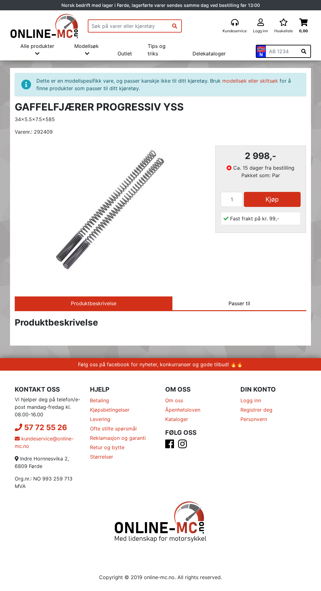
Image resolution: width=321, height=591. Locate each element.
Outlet (125, 53)
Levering (100, 419)
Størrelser (101, 457)
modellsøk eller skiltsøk (250, 81)
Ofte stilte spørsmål (113, 428)
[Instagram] (182, 446)
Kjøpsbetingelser (109, 410)
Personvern (253, 419)
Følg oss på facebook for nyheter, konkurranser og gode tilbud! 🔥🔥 (160, 364)
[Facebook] (169, 446)
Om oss (174, 400)
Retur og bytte (107, 447)
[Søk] (174, 26)
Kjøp (272, 199)
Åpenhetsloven (182, 410)
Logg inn (250, 400)
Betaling (99, 400)
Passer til (239, 303)
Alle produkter (37, 46)
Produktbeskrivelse (93, 303)
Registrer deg (256, 410)
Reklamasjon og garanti (118, 438)
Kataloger (176, 419)
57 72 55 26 (44, 427)
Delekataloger (209, 53)
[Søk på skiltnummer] (303, 51)
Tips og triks (157, 50)
